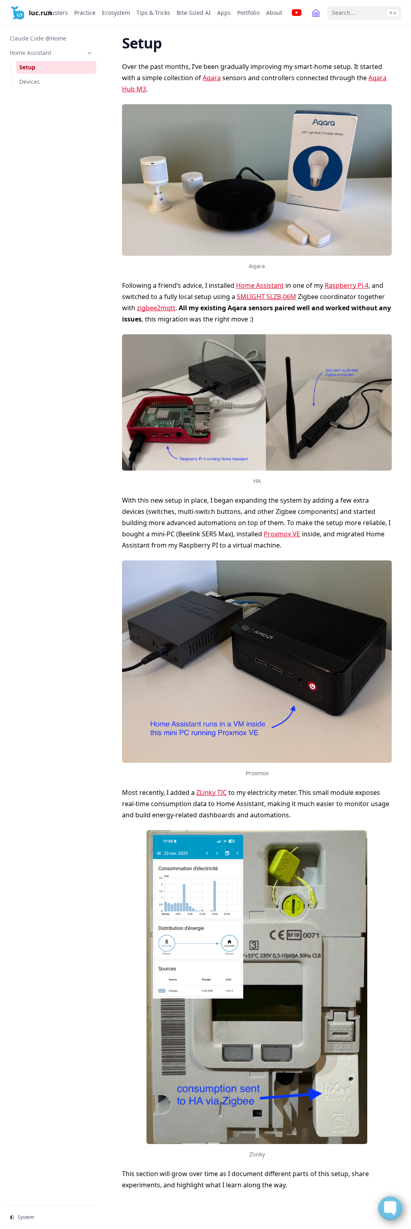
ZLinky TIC (211, 792)
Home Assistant (260, 285)
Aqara (212, 77)
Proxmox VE (282, 534)
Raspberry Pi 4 (346, 285)
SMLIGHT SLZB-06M (266, 296)
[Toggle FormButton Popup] (390, 1208)
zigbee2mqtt (156, 307)
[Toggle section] (89, 53)
